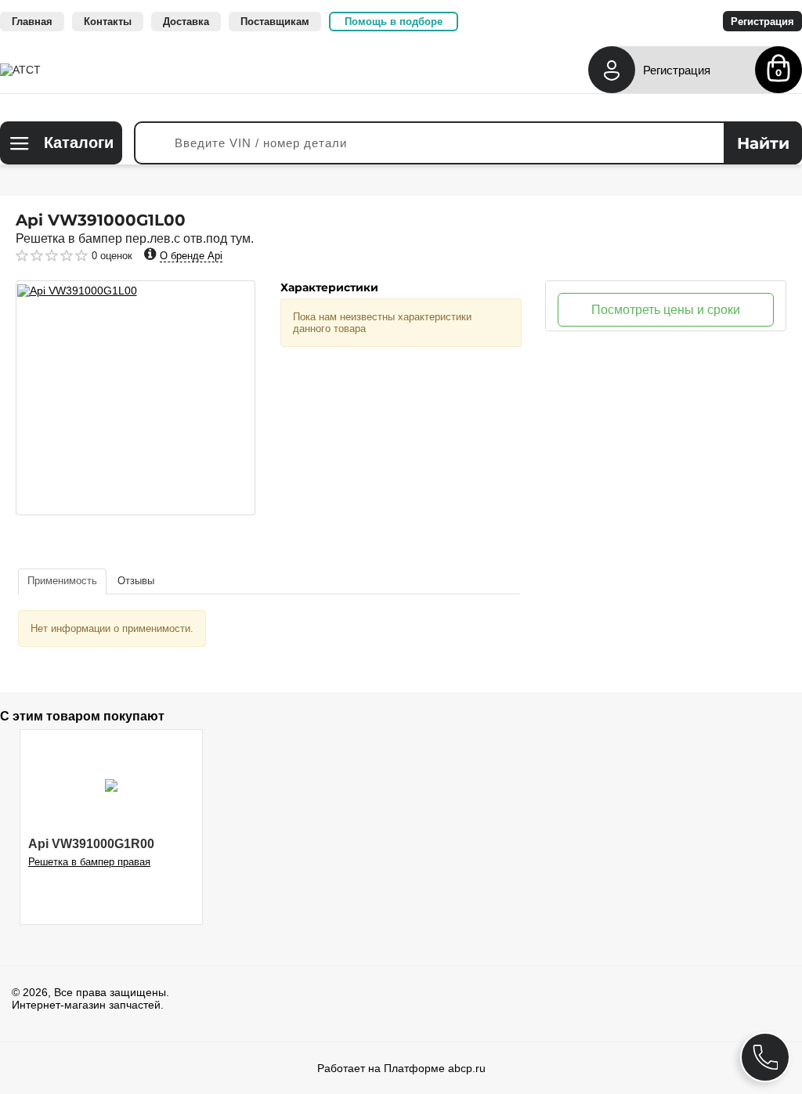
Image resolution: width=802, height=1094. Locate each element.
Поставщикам (274, 21)
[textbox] (468, 142)
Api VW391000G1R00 (91, 843)
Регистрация (676, 70)
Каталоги (79, 142)
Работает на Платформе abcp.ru (401, 1068)
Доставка (186, 21)
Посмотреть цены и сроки (665, 309)
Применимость (62, 581)
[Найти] (763, 142)
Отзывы (135, 581)
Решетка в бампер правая (89, 862)
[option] (135, 397)
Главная (32, 21)
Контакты (108, 21)
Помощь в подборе (394, 21)
